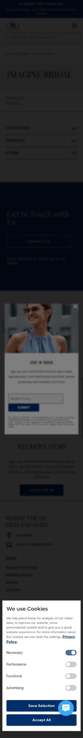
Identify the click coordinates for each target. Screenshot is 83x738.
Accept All (41, 720)
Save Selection (41, 705)
